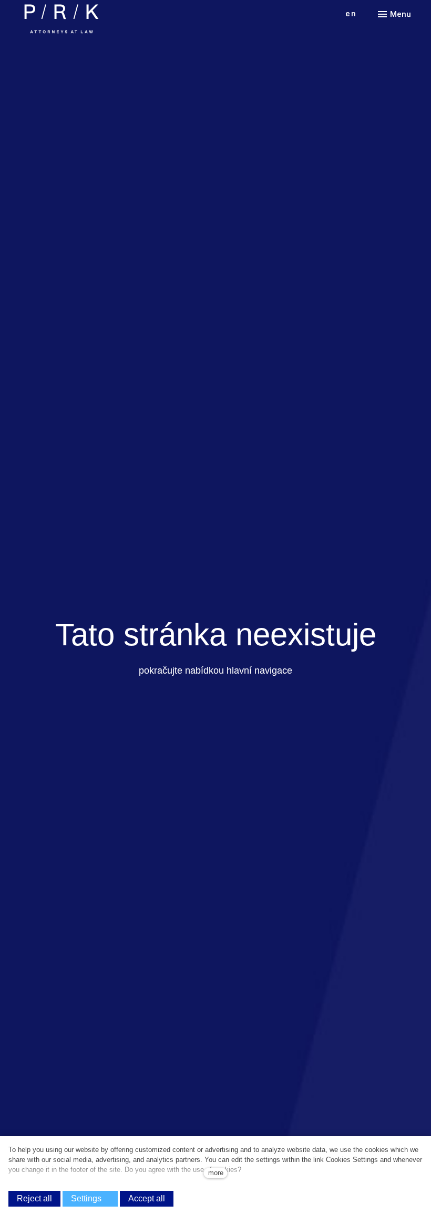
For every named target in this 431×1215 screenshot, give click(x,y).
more (215, 1173)
